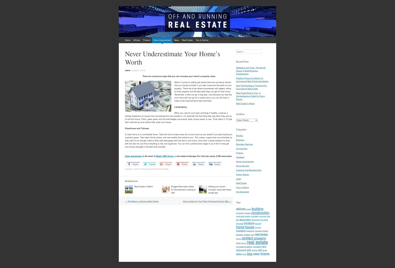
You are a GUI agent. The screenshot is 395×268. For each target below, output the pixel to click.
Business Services (244, 144)
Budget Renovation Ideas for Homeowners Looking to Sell (183, 189)
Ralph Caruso (241, 243)
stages (264, 250)
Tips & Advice (202, 40)
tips (249, 253)
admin (127, 70)
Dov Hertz (264, 220)
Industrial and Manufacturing (248, 170)
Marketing (239, 234)
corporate (262, 216)
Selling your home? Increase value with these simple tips (219, 189)
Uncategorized (242, 191)
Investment (250, 231)
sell (260, 249)
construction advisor (243, 216)
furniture (249, 223)
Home (127, 40)
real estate (257, 242)
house (249, 226)
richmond (241, 249)
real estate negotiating (244, 246)
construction (260, 212)
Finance (146, 40)
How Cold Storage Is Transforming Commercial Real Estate (251, 87)
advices (240, 209)
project (247, 237)
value (256, 253)
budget (248, 209)
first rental (239, 223)
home (240, 226)
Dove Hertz (256, 220)
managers (258, 231)
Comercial (239, 213)
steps (239, 253)
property (260, 238)
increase (258, 227)
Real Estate (187, 40)
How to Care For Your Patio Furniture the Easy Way (207, 201)
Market (265, 231)
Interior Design (242, 174)
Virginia (264, 253)
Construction (241, 148)
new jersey (261, 234)
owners (238, 238)
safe (249, 249)
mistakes (247, 234)
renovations (257, 246)
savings (254, 250)
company (247, 213)
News (176, 40)
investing (241, 230)
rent (264, 246)
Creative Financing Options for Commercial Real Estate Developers (252, 80)
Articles (136, 40)
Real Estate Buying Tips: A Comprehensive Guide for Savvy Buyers (250, 96)
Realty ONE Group (164, 156)
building (257, 208)
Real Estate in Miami (143, 186)
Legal (238, 178)
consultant (255, 216)
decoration (245, 219)
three (244, 254)
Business (240, 139)
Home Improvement (162, 40)
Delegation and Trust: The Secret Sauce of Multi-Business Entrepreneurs (251, 70)
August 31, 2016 (139, 70)
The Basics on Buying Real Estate (141, 201)
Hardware (240, 157)
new (252, 234)
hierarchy (258, 223)
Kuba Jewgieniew (133, 156)
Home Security (242, 165)
